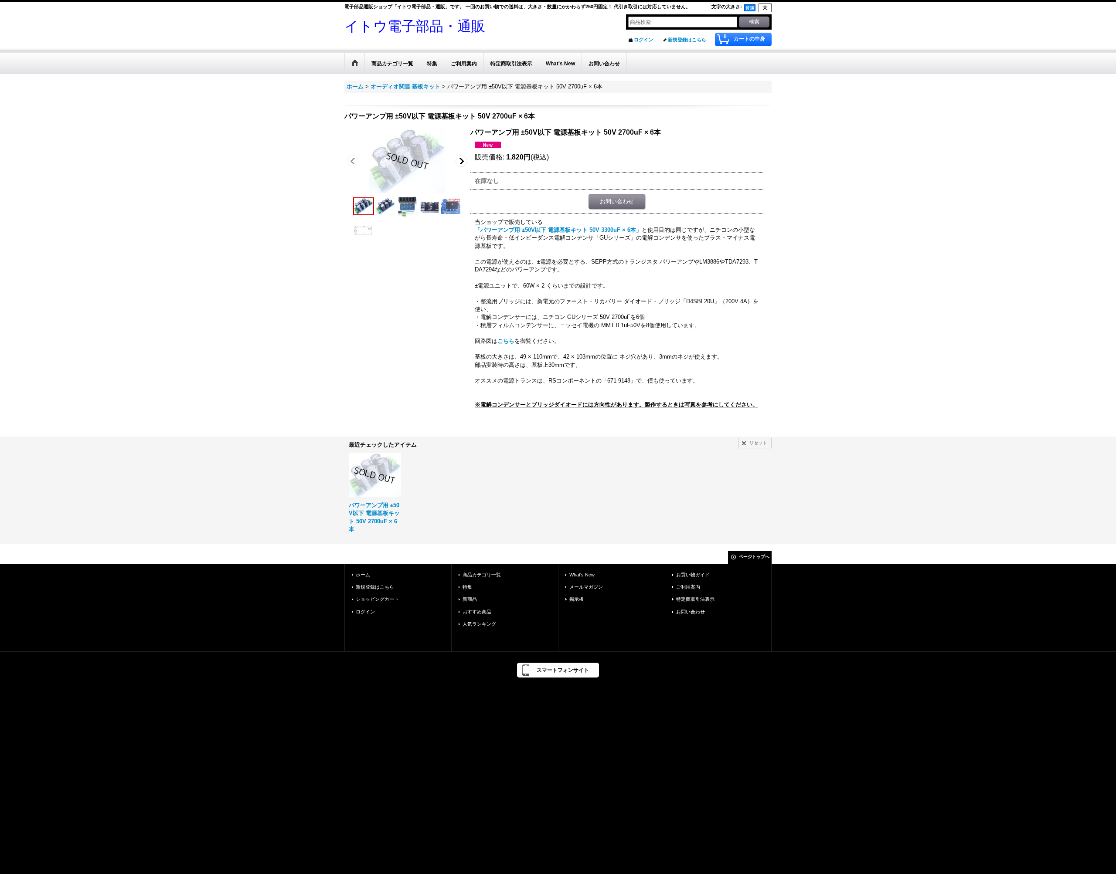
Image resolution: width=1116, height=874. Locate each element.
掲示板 (576, 599)
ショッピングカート (377, 599)
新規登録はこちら (687, 39)
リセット (758, 442)
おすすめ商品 (477, 611)
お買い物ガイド (693, 574)
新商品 (470, 599)
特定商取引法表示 (695, 599)
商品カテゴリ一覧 (482, 574)
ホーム (363, 574)
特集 (467, 586)
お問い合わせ (617, 201)
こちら (505, 341)
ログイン (643, 39)
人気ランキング (479, 624)
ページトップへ (754, 556)
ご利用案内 (688, 586)
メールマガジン (586, 586)
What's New (582, 574)
